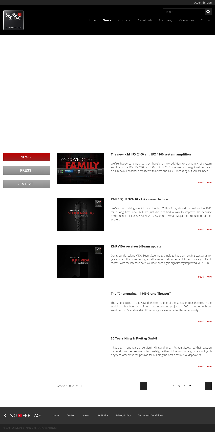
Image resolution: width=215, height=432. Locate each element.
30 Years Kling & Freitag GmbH (134, 338)
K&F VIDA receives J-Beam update (136, 246)
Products (124, 20)
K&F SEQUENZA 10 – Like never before (139, 199)
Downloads (144, 20)
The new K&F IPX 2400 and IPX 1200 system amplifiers (151, 154)
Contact (206, 20)
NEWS (26, 157)
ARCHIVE (25, 184)
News (107, 20)
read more (205, 182)
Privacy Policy (123, 415)
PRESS (25, 170)
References (186, 20)
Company (165, 20)
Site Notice (102, 415)
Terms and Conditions (150, 415)
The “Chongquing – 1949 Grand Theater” (141, 293)
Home (92, 20)
